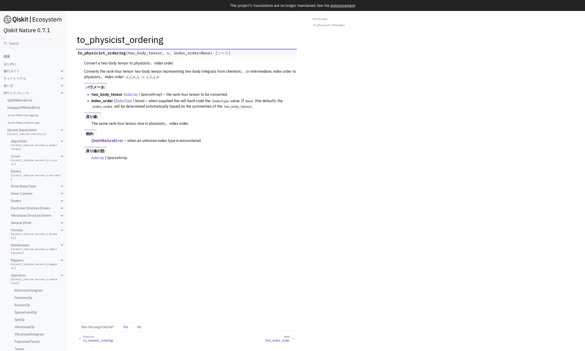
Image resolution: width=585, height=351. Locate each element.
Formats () (34, 234)
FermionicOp (23, 298)
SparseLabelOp (26, 312)
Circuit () (34, 160)
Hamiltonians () (34, 249)
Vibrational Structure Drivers (31, 215)
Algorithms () (34, 145)
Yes (125, 327)
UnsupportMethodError (23, 108)
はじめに (10, 64)
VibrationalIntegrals (29, 334)
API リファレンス (16, 93)
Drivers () (35, 175)
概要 (7, 56)
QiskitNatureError (19, 100)
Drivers (16, 201)
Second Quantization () (26, 132)
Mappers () (34, 264)
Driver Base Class (23, 186)
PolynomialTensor (27, 342)
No (139, 327)
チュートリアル (15, 78)
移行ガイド (12, 71)
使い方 (8, 86)
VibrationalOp (25, 327)
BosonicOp (22, 305)
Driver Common (21, 193)
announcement (342, 5)
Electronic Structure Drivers (30, 208)
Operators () (34, 279)
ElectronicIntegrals (29, 290)
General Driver (21, 223)
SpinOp (20, 320)
